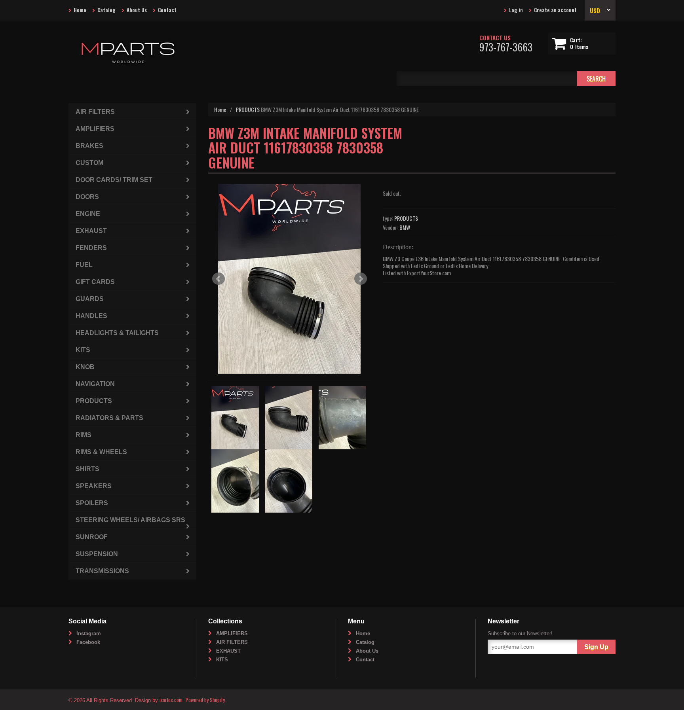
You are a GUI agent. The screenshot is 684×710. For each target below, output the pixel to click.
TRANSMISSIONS (102, 571)
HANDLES (91, 315)
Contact (167, 10)
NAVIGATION (95, 384)
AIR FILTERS (95, 111)
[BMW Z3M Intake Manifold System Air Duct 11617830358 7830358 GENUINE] (289, 279)
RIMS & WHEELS (101, 452)
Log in (516, 10)
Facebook (88, 642)
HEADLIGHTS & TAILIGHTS (117, 332)
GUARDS (90, 298)
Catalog (106, 10)
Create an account (555, 10)
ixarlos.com (171, 700)
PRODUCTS (248, 109)
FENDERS (91, 247)
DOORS (87, 196)
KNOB (85, 367)
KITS (83, 349)
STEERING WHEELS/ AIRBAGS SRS (130, 520)
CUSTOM (89, 162)
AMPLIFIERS (95, 128)
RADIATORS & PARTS (109, 418)
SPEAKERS (94, 486)
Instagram (88, 633)
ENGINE (88, 213)
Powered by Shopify (205, 700)
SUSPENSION (97, 554)
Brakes (89, 145)
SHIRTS (87, 469)
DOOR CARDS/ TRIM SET (114, 179)
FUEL (84, 264)
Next (360, 279)
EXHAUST (91, 230)
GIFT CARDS (95, 281)
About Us (137, 10)
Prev (218, 279)
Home (80, 10)
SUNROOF (92, 537)
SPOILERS (92, 503)
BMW (404, 227)
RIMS (83, 435)
